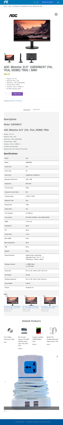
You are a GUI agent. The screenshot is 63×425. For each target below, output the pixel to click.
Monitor (13, 101)
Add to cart (17, 94)
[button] (47, 2)
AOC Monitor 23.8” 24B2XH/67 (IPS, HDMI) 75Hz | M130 (49, 307)
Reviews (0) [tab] (36, 109)
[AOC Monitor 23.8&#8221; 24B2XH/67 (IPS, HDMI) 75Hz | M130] (50, 301)
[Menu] (58, 2)
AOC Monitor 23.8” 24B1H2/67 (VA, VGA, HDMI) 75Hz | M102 (31, 307)
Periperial (19, 101)
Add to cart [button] (10, 335)
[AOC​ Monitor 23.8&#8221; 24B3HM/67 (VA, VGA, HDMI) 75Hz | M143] (12, 301)
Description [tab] (26, 109)
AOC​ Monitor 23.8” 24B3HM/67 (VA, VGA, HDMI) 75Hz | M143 (12, 307)
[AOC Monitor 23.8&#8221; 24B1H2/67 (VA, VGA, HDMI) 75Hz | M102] (31, 301)
